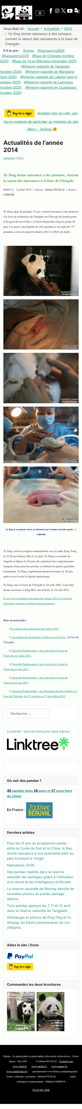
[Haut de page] (75, 1101)
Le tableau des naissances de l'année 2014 (35, 628)
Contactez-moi (66, 1061)
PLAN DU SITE (41, 1090)
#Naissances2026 (51, 50)
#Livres (28, 50)
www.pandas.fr (39, 1066)
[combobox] (28, 713)
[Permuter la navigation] (40, 13)
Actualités (9, 158)
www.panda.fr (20, 1066)
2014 (21, 158)
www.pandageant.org (17, 1071)
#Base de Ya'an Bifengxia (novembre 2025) (44, 61)
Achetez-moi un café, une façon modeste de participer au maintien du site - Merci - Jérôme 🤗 (41, 121)
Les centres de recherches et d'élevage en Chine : (39, 637)
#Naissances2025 (15, 56)
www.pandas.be (59, 1066)
